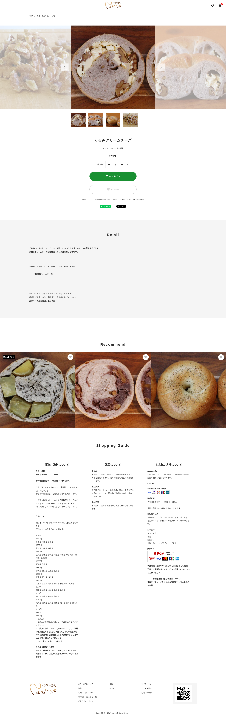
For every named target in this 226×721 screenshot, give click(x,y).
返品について (87, 199)
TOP (31, 16)
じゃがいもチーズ (161, 384)
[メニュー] (5, 5)
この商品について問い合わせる (131, 199)
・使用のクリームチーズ (43, 274)
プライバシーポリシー (86, 701)
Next (161, 67)
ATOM (111, 688)
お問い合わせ (146, 693)
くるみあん (83, 384)
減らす (109, 164)
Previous (65, 67)
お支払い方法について (86, 693)
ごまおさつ (8, 384)
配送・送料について (85, 684)
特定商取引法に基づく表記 (106, 199)
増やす (122, 164)
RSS (111, 684)
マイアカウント (147, 684)
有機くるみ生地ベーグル (46, 16)
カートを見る (146, 688)
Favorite (115, 189)
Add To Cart (115, 176)
